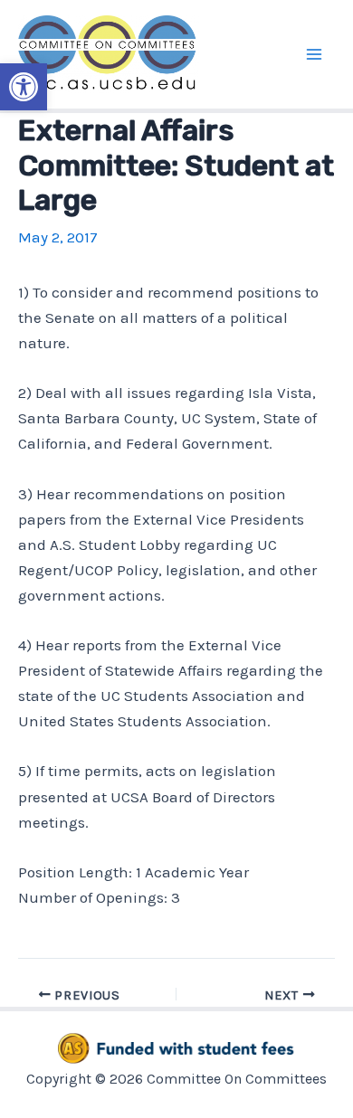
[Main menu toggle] (315, 54)
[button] (23, 86)
